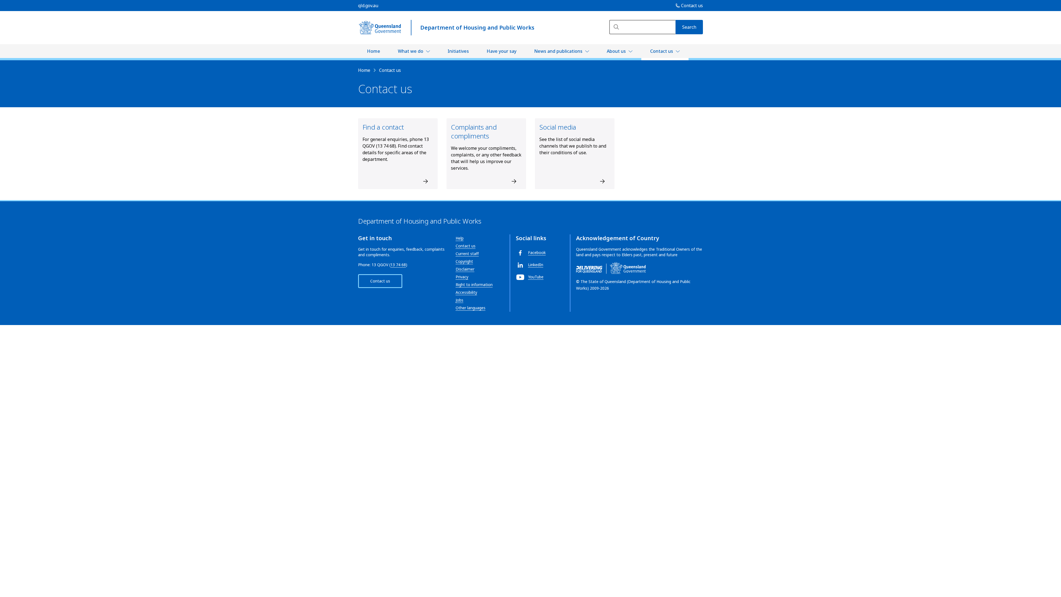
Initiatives (458, 51)
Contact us (661, 51)
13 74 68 (398, 264)
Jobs (459, 300)
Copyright (464, 261)
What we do (410, 51)
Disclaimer (465, 269)
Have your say (501, 51)
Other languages (470, 307)
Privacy (462, 276)
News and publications (558, 51)
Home (373, 51)
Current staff (467, 253)
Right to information (474, 284)
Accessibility (466, 292)
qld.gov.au (368, 5)
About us (616, 51)
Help (460, 238)
